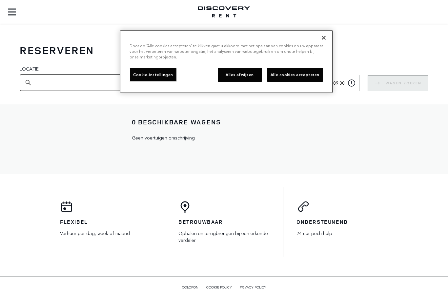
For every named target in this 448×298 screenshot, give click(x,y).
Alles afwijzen (240, 74)
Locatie (29, 68)
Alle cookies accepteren (295, 74)
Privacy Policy (253, 287)
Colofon (190, 287)
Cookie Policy (219, 287)
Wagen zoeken (403, 83)
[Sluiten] (323, 38)
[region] (226, 61)
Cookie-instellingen (153, 74)
